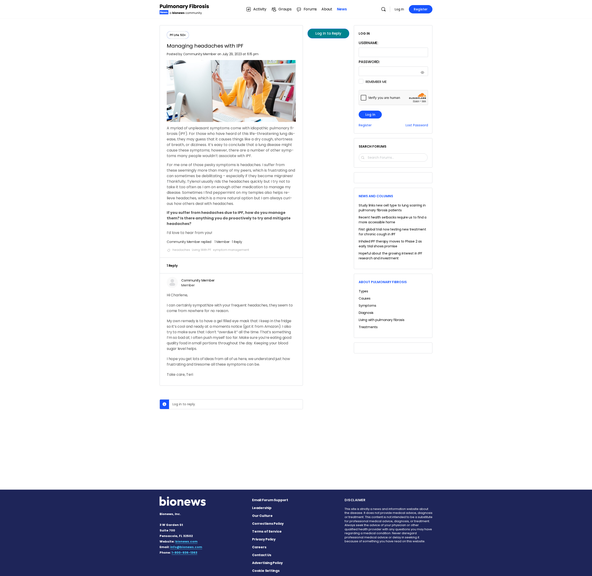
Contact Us (261, 555)
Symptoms (367, 305)
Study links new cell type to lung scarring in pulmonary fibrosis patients (392, 207)
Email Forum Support (270, 500)
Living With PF (201, 250)
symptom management (231, 250)
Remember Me (376, 81)
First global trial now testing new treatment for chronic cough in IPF (392, 231)
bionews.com (186, 541)
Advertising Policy (267, 563)
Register (421, 9)
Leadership (261, 508)
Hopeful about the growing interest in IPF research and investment (390, 256)
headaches (181, 250)
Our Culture (262, 515)
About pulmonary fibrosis (383, 282)
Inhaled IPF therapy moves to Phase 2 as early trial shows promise (390, 244)
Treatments (368, 327)
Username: (368, 42)
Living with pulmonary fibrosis (381, 320)
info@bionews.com (186, 547)
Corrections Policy (268, 523)
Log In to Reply (328, 33)
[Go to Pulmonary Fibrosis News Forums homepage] (184, 8)
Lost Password (417, 125)
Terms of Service (267, 531)
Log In (399, 9)
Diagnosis (366, 312)
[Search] (383, 9)
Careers (259, 547)
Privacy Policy (264, 539)
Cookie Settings (266, 570)
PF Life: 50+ (178, 35)
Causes (364, 298)
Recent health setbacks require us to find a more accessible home (392, 219)
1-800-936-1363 (184, 552)
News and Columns (376, 196)
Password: (369, 61)
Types (363, 291)
